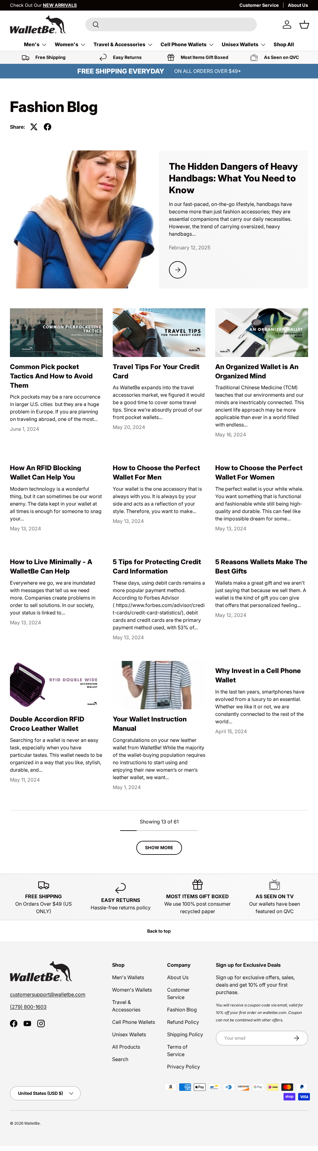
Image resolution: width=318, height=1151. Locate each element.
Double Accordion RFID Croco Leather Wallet (47, 723)
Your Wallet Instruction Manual (150, 723)
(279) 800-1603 (28, 1007)
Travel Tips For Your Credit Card (156, 371)
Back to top (159, 931)
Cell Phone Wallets (133, 1022)
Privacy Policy (183, 1067)
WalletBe (32, 1123)
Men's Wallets (128, 977)
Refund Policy (183, 1022)
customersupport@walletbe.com (47, 994)
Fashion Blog (182, 1009)
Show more (159, 847)
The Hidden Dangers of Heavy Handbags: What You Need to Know (233, 178)
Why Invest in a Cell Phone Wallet (258, 675)
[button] (304, 24)
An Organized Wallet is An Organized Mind (256, 371)
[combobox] (171, 24)
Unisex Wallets (129, 1034)
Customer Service (259, 5)
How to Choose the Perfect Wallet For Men (156, 472)
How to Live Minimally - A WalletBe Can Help (51, 566)
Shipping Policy (185, 1034)
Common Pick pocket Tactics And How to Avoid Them (51, 376)
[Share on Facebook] (47, 127)
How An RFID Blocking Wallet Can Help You (45, 472)
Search (120, 1059)
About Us (298, 5)
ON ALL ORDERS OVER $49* (207, 71)
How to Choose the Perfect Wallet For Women (258, 472)
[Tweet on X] (34, 127)
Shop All (284, 44)
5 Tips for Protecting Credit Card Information (157, 566)
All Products (126, 1047)
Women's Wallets (132, 990)
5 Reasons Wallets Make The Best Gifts (261, 566)
